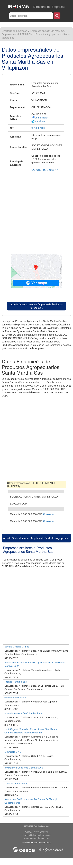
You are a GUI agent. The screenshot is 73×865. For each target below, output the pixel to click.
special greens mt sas (16, 646)
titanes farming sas (15, 681)
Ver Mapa (39, 121)
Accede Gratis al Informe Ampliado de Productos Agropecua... (36, 306)
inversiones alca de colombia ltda (23, 713)
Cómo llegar (41, 117)
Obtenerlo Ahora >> (44, 169)
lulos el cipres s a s (15, 783)
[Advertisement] (36, 212)
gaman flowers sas (15, 697)
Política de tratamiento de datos (36, 843)
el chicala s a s (12, 751)
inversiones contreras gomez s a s (23, 767)
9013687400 (38, 128)
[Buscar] (56, 15)
